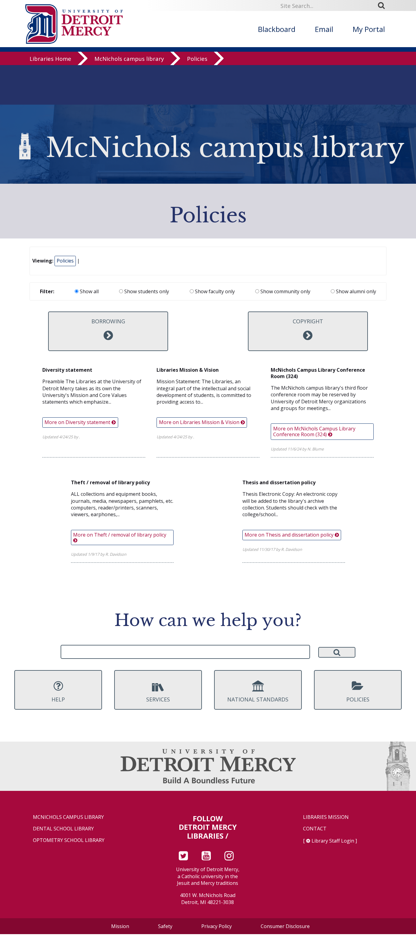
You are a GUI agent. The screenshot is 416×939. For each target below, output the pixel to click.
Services (158, 699)
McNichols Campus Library (68, 817)
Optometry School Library (68, 840)
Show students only (146, 291)
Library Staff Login (333, 840)
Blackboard (276, 29)
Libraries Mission (326, 817)
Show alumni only (355, 291)
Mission (120, 926)
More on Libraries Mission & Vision (200, 422)
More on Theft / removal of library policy (119, 534)
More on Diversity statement (77, 422)
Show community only (284, 291)
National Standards (257, 699)
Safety (165, 926)
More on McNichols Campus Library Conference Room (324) (314, 431)
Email (324, 29)
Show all (89, 291)
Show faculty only (214, 291)
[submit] (383, 5)
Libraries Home (50, 58)
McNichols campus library (129, 58)
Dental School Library (63, 829)
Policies (197, 58)
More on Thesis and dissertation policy (290, 534)
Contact (314, 829)
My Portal (369, 29)
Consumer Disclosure (285, 926)
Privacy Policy (216, 926)
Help (58, 699)
